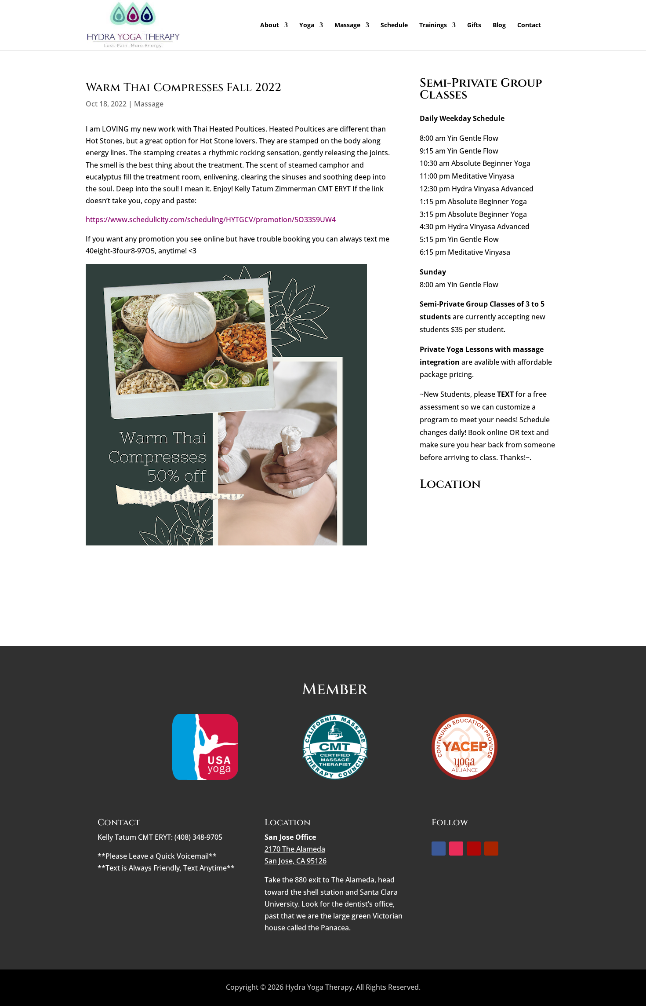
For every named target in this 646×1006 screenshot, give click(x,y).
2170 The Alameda (295, 849)
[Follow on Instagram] (456, 848)
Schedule (394, 25)
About (269, 25)
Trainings (433, 25)
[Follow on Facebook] (439, 848)
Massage (347, 25)
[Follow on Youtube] (491, 848)
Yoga (306, 25)
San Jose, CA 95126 (296, 861)
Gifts (474, 25)
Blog (499, 25)
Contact (529, 25)
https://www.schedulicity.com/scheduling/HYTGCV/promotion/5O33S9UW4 (211, 219)
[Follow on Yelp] (474, 848)
